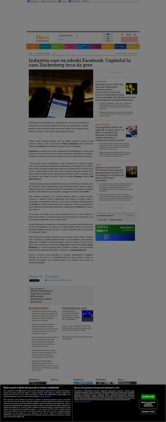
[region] (83, 403)
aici (37, 409)
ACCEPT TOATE (148, 397)
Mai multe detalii (45, 396)
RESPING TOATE (148, 412)
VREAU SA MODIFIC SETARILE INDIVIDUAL (148, 404)
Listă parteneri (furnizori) (82, 401)
